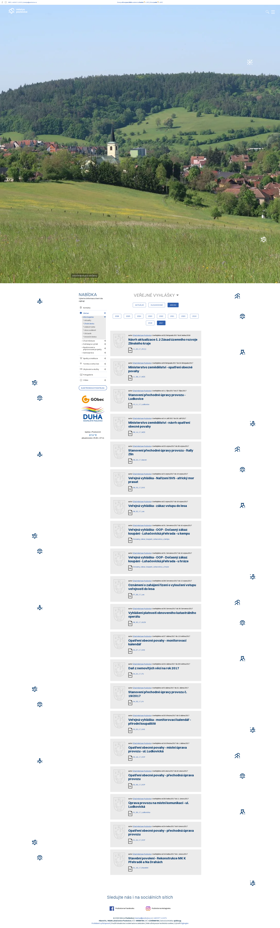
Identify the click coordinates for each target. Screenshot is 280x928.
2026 (117, 316)
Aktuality (87, 320)
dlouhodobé (157, 305)
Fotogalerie (88, 375)
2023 (150, 316)
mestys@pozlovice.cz (143, 918)
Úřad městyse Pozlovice (142, 335)
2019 (194, 316)
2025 (128, 316)
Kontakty (86, 308)
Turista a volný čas (91, 364)
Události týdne (89, 327)
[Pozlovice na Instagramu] (6, 2)
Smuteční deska (90, 337)
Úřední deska (89, 324)
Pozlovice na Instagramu (161, 908)
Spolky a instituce (90, 358)
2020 (183, 316)
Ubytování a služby (91, 369)
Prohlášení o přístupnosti (101, 923)
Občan (86, 313)
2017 (161, 323)
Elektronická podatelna (92, 388)
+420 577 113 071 (160, 918)
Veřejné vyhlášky (154, 295)
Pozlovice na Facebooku (124, 908)
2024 (139, 316)
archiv (173, 305)
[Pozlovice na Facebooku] (2, 2)
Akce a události (90, 330)
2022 (161, 316)
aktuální (139, 305)
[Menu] (273, 12)
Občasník (87, 333)
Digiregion (184, 923)
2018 (150, 323)
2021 (172, 316)
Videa (85, 380)
